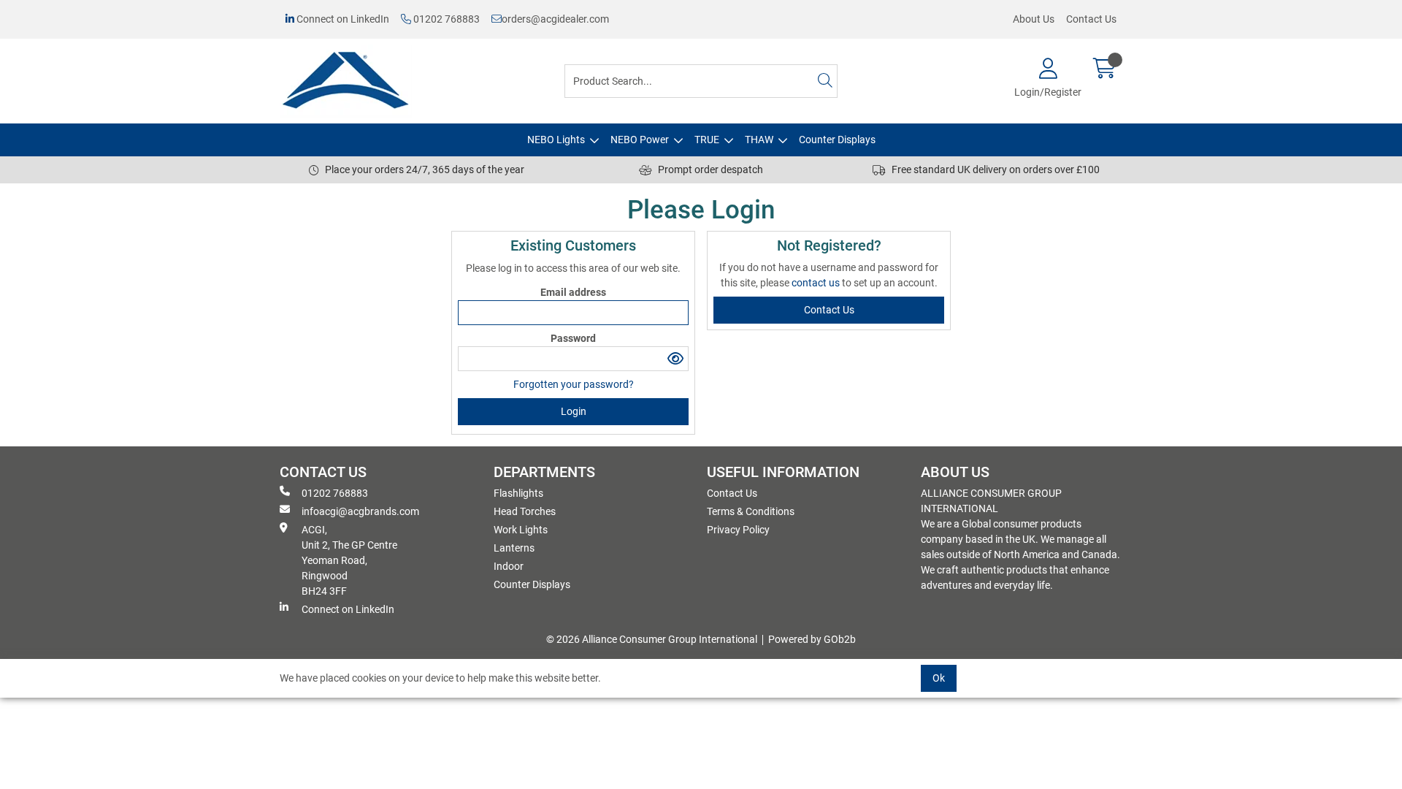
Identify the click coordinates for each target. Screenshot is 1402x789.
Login (573, 411)
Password (573, 338)
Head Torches (525, 511)
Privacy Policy (738, 529)
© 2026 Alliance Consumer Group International (651, 639)
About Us (1033, 19)
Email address (573, 292)
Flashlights (518, 493)
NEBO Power (639, 139)
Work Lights (521, 529)
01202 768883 (445, 19)
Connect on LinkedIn (341, 19)
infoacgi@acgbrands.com (360, 511)
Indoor (509, 566)
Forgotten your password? (573, 384)
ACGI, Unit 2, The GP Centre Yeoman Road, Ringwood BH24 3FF (349, 560)
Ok (938, 678)
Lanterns (514, 548)
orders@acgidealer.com (555, 19)
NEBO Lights (556, 139)
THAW (759, 139)
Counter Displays (837, 139)
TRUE (706, 139)
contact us (817, 283)
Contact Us (1091, 19)
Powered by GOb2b (812, 639)
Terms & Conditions (750, 511)
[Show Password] (676, 358)
